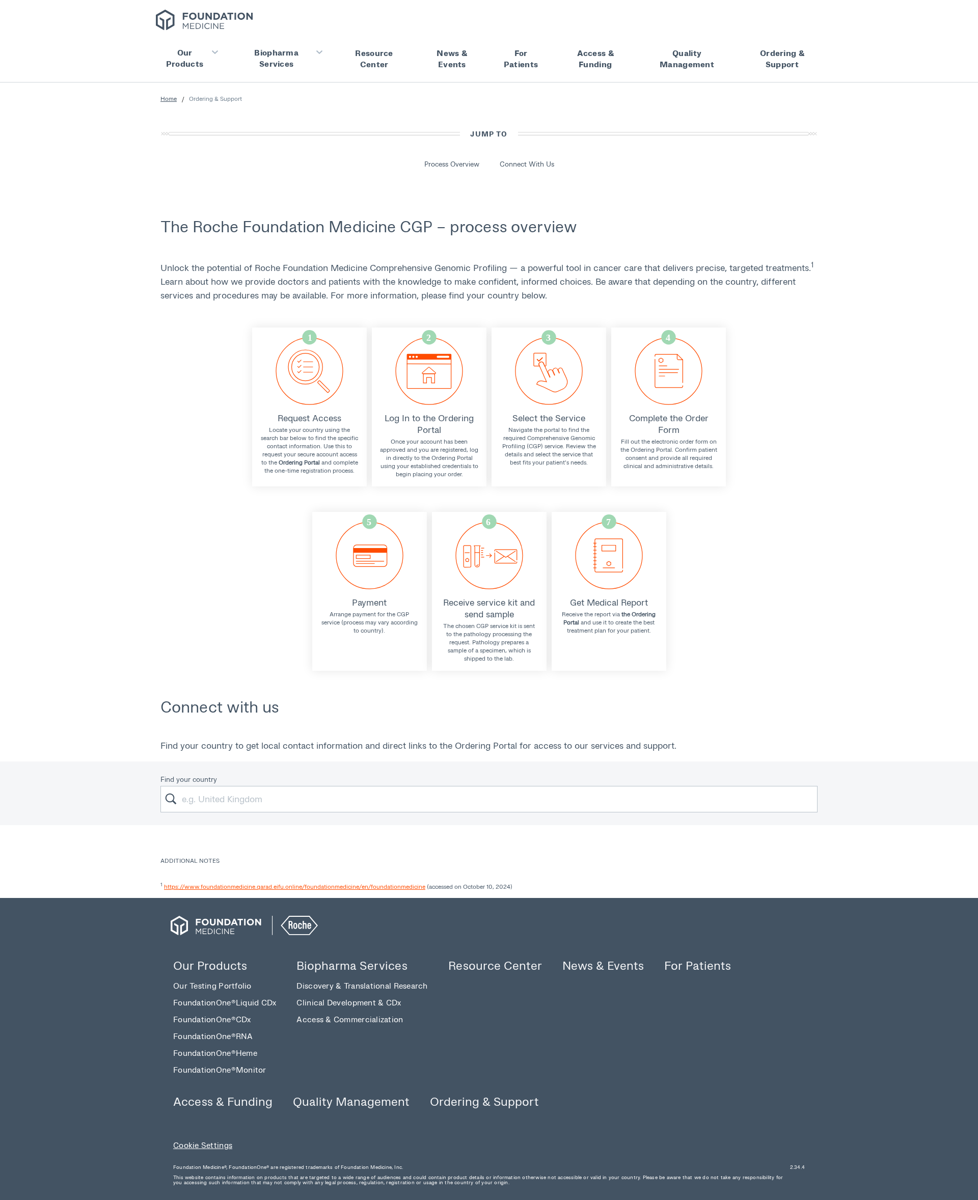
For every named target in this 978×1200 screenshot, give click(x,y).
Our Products (184, 57)
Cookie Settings (202, 1144)
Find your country (188, 779)
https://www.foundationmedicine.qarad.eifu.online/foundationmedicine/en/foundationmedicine (294, 886)
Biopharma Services (276, 57)
